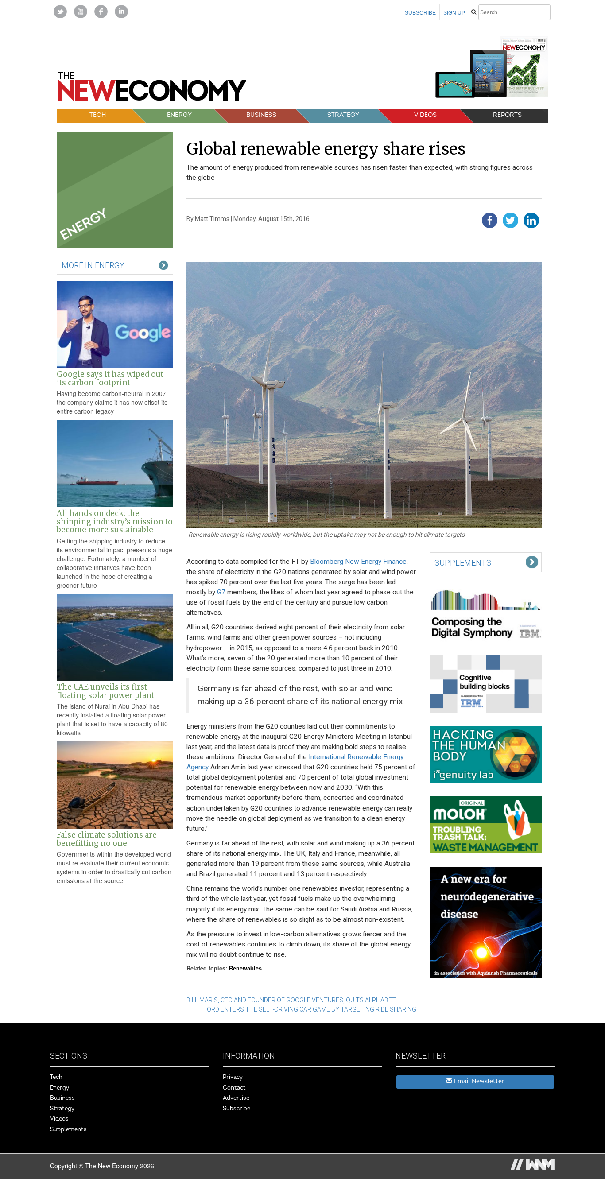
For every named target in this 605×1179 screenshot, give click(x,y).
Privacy (233, 1077)
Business (261, 115)
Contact (234, 1087)
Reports (507, 115)
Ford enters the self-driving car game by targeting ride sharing (309, 1009)
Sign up (454, 13)
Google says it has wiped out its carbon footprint (110, 378)
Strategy (343, 115)
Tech (97, 115)
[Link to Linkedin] (121, 10)
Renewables (245, 968)
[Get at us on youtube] (80, 10)
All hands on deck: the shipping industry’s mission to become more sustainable (115, 521)
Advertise (236, 1097)
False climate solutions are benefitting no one (107, 839)
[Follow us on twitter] (60, 10)
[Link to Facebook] (101, 10)
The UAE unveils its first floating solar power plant (105, 691)
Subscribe (420, 13)
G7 (221, 592)
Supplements (68, 1129)
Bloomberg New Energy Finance (358, 562)
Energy (179, 115)
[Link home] (152, 89)
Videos (425, 115)
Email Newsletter (478, 1081)
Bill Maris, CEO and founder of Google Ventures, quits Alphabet (291, 1000)
